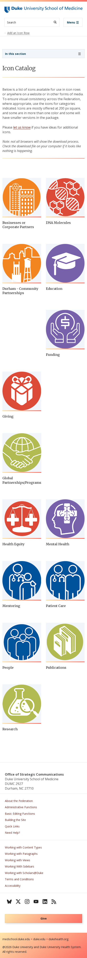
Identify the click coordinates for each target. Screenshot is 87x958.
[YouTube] (36, 901)
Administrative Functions (21, 807)
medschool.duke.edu (16, 939)
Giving (7, 416)
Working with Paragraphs (21, 854)
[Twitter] (18, 901)
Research (10, 729)
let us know (22, 127)
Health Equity (13, 544)
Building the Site (15, 820)
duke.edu (39, 939)
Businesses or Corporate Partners (18, 225)
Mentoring (11, 606)
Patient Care (56, 606)
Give (43, 918)
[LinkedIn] (44, 901)
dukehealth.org (59, 939)
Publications (56, 668)
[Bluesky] (9, 901)
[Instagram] (27, 901)
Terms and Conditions (19, 879)
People (8, 668)
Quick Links (12, 826)
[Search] (55, 22)
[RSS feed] (53, 901)
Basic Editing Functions (20, 814)
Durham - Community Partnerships (20, 291)
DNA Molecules (58, 223)
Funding (53, 355)
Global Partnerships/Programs (21, 480)
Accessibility (12, 886)
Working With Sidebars (19, 866)
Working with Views (17, 860)
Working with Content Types (23, 847)
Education (54, 289)
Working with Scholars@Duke (24, 873)
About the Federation (19, 801)
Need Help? (12, 833)
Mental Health (57, 544)
